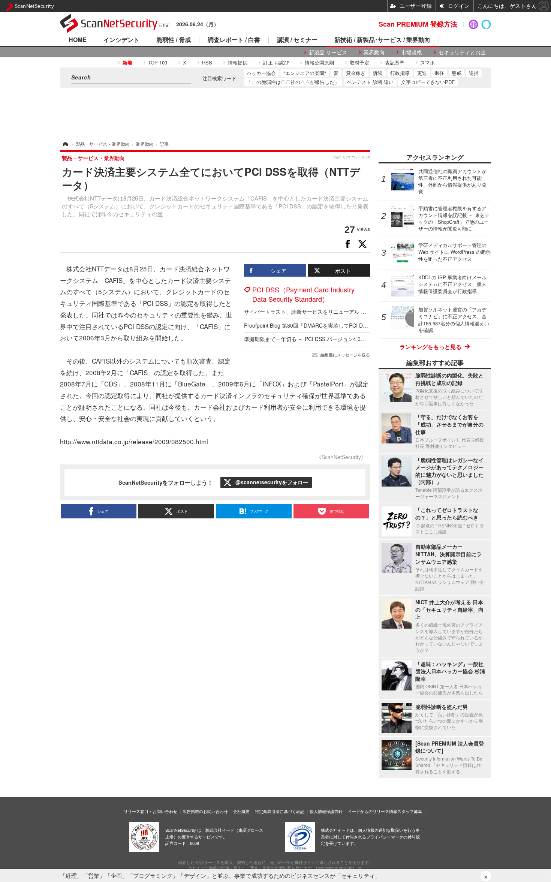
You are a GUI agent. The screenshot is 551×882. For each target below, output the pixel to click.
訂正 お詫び (276, 62)
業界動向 (374, 52)
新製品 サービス (328, 52)
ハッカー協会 (261, 72)
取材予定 (359, 62)
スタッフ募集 (409, 811)
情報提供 (237, 62)
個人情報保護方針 (326, 811)
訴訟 (378, 72)
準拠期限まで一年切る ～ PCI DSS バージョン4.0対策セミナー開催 (323, 339)
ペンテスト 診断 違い (370, 81)
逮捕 (474, 72)
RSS (207, 62)
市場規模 (411, 52)
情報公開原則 (319, 62)
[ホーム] (65, 144)
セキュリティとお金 (462, 52)
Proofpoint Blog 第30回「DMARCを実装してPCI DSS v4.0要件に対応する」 (333, 325)
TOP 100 (157, 62)
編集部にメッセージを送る (345, 355)
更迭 (422, 72)
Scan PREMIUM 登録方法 (418, 24)
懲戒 (456, 72)
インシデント (121, 40)
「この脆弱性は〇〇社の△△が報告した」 (293, 81)
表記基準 (394, 62)
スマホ (427, 62)
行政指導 (400, 72)
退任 (439, 72)
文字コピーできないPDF (428, 81)
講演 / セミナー (297, 40)
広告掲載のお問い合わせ (205, 811)
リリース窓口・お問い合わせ (150, 811)
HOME (78, 40)
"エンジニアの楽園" (304, 72)
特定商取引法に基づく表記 (279, 811)
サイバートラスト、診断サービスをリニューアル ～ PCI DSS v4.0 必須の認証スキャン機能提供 (357, 311)
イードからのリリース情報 (372, 811)
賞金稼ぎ (355, 72)
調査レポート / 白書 (234, 40)
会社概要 (241, 811)
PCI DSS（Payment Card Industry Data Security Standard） (303, 294)
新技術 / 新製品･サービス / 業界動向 (382, 40)
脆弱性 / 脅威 (173, 40)
